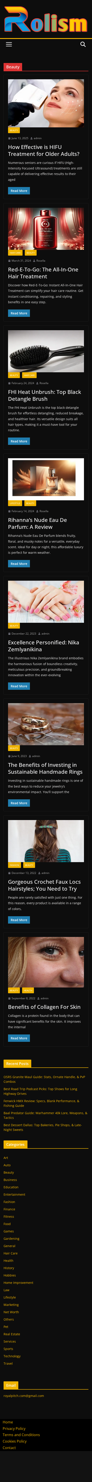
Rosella (40, 261)
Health (28, 990)
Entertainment (14, 1194)
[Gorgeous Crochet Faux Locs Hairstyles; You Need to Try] (46, 841)
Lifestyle (15, 503)
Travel (8, 1363)
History (9, 1268)
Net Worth (11, 1312)
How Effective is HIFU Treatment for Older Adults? (43, 150)
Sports (8, 1349)
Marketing (11, 1305)
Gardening (11, 1238)
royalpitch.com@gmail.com (24, 1396)
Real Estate (12, 1334)
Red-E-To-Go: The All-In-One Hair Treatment (43, 273)
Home (8, 1422)
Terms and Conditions (21, 1434)
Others (9, 1319)
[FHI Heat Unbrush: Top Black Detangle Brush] (46, 351)
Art (6, 1158)
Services (10, 1341)
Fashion (14, 865)
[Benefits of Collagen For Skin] (46, 962)
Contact (9, 1447)
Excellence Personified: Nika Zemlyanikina (43, 646)
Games (9, 1231)
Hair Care (15, 252)
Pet (6, 1327)
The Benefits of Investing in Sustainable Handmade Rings (45, 768)
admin (38, 138)
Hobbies (10, 1275)
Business (10, 1180)
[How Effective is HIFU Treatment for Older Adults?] (46, 103)
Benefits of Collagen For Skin (44, 1006)
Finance (9, 1209)
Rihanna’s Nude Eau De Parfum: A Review (37, 523)
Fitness (9, 1216)
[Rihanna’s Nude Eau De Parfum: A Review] (46, 479)
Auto (7, 1165)
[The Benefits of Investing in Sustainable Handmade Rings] (46, 724)
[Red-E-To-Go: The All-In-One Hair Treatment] (46, 229)
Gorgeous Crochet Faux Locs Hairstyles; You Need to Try (44, 885)
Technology (12, 1356)
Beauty (14, 130)
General (9, 1246)
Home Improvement (18, 1282)
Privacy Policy (14, 1428)
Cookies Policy (15, 1441)
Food (7, 1224)
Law (6, 1290)
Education (11, 1187)
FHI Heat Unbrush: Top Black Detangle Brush (44, 395)
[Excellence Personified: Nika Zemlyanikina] (46, 602)
